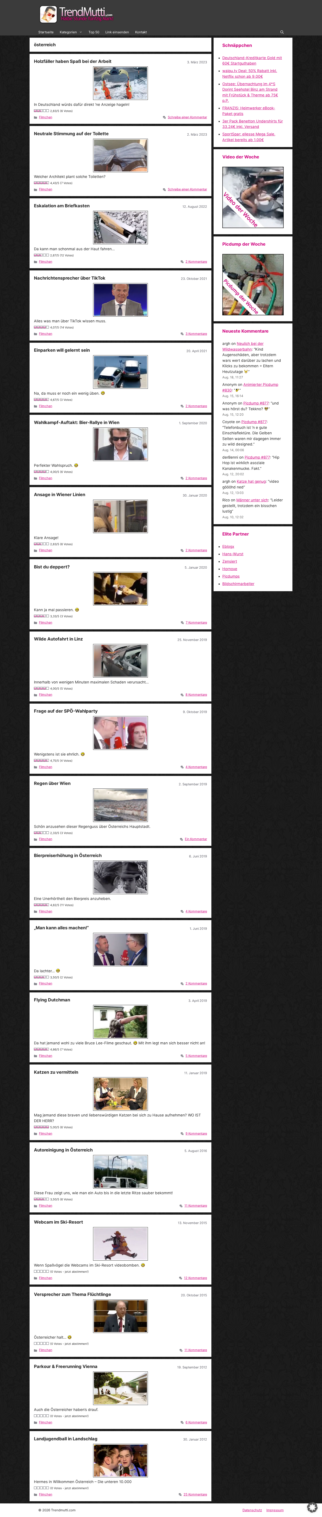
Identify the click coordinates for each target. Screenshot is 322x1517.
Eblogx (228, 546)
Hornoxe (229, 569)
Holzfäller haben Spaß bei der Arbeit (72, 61)
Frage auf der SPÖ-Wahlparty (66, 711)
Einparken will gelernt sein (62, 350)
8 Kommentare (196, 694)
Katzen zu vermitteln (56, 1072)
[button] (282, 32)
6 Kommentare (196, 1422)
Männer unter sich (252, 500)
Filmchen (45, 117)
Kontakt (141, 32)
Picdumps (231, 576)
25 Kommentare (195, 1494)
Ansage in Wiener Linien (59, 494)
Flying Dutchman (52, 999)
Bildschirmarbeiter (238, 584)
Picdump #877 (256, 403)
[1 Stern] (35, 110)
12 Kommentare (195, 1278)
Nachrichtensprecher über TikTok (69, 278)
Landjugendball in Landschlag (65, 1438)
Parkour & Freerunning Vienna (65, 1366)
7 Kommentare (196, 622)
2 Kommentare (196, 261)
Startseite (46, 32)
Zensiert (229, 561)
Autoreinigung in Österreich (63, 1150)
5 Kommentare (196, 1055)
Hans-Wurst (232, 554)
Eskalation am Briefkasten (62, 205)
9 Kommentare (196, 1133)
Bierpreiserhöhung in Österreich (68, 855)
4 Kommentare (196, 767)
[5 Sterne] (47, 110)
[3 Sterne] (41, 110)
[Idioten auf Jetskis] (253, 227)
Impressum (275, 1510)
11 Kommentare (195, 1205)
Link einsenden (117, 32)
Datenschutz (252, 1510)
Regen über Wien (52, 783)
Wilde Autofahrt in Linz (58, 639)
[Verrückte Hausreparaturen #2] (253, 314)
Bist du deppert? (52, 567)
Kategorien (68, 32)
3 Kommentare (196, 333)
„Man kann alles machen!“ (61, 927)
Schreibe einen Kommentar (187, 117)
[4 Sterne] (44, 110)
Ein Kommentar (196, 839)
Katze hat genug (251, 481)
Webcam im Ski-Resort (58, 1222)
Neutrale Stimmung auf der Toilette (71, 133)
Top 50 (93, 32)
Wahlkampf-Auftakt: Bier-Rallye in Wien (76, 422)
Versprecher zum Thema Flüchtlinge (72, 1294)
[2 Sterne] (38, 110)
